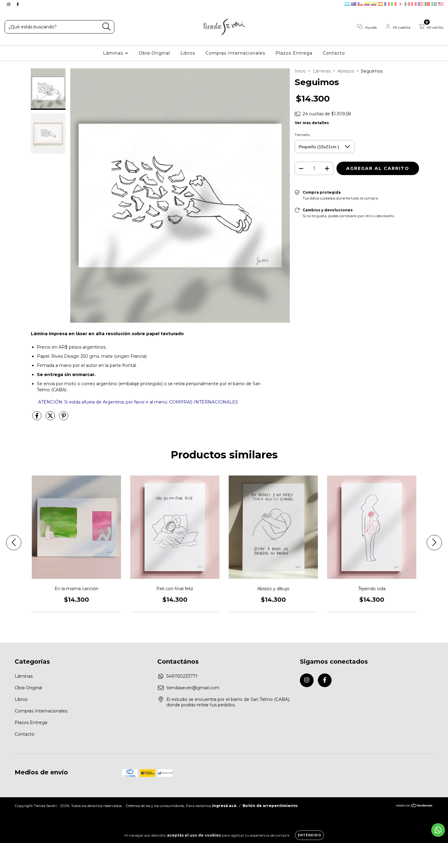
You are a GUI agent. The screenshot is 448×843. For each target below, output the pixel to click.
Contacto (334, 53)
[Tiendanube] (414, 806)
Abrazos (345, 71)
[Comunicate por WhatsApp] (438, 830)
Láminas (114, 53)
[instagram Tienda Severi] (9, 4)
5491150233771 (181, 676)
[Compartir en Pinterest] (63, 418)
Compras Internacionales (235, 53)
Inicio (300, 71)
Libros (187, 53)
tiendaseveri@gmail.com (192, 688)
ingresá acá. (224, 805)
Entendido (309, 835)
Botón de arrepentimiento (270, 805)
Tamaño (302, 134)
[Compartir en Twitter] (51, 418)
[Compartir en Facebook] (37, 418)
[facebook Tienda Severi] (18, 4)
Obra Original (154, 53)
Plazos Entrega (294, 53)
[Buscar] (106, 27)
